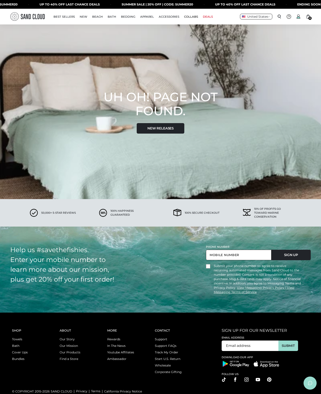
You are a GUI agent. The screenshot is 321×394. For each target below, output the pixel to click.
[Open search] (279, 16)
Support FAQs (165, 346)
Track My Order (166, 352)
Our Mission (69, 346)
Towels (17, 339)
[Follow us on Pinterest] (269, 379)
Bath (15, 346)
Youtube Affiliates (120, 352)
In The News (116, 346)
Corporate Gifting (168, 372)
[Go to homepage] (27, 16)
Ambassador (116, 359)
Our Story (67, 339)
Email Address (233, 337)
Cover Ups (20, 352)
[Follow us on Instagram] (246, 379)
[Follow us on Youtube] (258, 379)
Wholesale (163, 365)
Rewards (113, 339)
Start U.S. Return (167, 359)
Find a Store (69, 359)
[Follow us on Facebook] (235, 379)
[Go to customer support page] (289, 16)
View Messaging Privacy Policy (261, 288)
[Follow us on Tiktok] (224, 379)
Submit (288, 346)
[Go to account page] (298, 16)
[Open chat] (310, 383)
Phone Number (218, 246)
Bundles (18, 359)
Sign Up (291, 255)
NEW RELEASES (160, 128)
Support (161, 339)
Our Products (70, 352)
